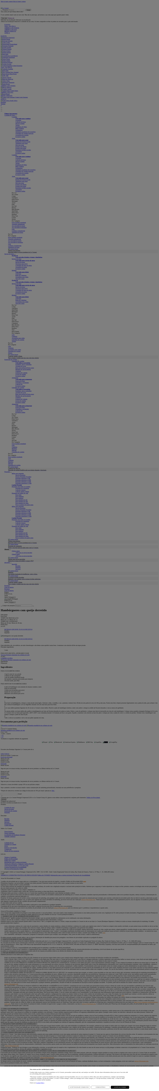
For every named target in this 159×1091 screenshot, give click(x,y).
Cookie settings (100, 1087)
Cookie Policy (40, 1083)
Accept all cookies (120, 1087)
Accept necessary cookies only (79, 1087)
